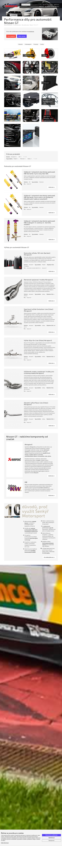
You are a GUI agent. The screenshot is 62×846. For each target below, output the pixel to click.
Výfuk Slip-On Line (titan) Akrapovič (38, 340)
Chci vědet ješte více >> (49, 557)
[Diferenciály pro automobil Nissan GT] (31, 53)
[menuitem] (25, 5)
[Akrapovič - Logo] (14, 459)
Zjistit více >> (51, 187)
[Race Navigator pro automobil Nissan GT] (31, 135)
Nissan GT (29, 184)
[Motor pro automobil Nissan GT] (49, 67)
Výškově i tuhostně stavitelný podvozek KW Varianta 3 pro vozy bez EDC (39, 173)
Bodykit (16, 158)
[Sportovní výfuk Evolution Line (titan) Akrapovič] (13, 320)
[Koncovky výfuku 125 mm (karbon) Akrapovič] (13, 262)
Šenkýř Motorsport (8, 24)
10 (13, 509)
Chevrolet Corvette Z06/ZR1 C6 (34, 268)
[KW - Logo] (14, 488)
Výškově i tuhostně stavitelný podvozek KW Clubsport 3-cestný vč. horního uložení (39, 222)
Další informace (5, 842)
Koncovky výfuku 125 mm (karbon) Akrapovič (37, 254)
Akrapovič (14, 156)
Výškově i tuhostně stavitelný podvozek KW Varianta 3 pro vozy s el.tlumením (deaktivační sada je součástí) (39, 197)
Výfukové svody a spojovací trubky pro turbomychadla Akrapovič (39, 372)
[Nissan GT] (50, 34)
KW (20, 156)
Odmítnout (51, 837)
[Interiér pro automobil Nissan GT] (12, 99)
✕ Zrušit (25, 156)
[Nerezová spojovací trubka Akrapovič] (13, 290)
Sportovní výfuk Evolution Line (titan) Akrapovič (38, 310)
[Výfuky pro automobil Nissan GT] (12, 67)
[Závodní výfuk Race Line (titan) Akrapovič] (13, 414)
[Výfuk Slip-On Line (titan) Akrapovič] (13, 352)
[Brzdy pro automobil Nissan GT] (49, 53)
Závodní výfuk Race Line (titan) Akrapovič (36, 403)
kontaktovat (31, 31)
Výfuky (30, 158)
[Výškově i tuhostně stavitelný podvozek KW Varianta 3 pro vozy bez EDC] (13, 179)
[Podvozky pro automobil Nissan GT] (12, 53)
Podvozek (23, 158)
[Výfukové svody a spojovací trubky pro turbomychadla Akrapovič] (13, 383)
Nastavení (51, 840)
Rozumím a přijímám (51, 835)
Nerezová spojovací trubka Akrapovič (38, 280)
